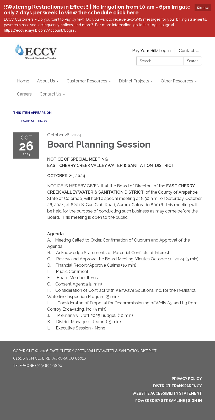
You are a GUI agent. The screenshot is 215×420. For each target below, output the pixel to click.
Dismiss (202, 7)
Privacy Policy (187, 379)
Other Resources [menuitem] (177, 81)
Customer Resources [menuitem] (87, 81)
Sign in (195, 401)
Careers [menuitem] (24, 94)
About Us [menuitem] (46, 81)
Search (192, 61)
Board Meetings (33, 121)
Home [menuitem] (23, 81)
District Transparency (177, 386)
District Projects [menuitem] (134, 81)
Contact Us (190, 50)
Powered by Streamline (160, 401)
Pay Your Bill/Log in (151, 50)
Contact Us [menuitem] (50, 94)
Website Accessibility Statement (167, 393)
